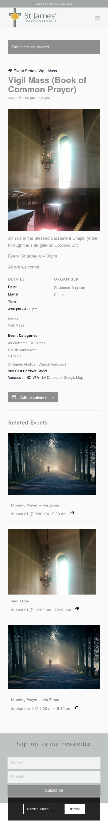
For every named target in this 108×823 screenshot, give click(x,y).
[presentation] (52, 466)
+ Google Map (72, 377)
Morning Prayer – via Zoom (35, 505)
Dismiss (74, 809)
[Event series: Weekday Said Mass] (77, 608)
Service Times (37, 809)
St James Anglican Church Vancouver (38, 364)
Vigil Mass (16, 325)
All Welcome (18, 342)
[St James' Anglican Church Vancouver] (44, 18)
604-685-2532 (63, 3)
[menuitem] (97, 18)
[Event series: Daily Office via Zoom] (72, 512)
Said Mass (20, 601)
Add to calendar (34, 397)
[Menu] (97, 18)
